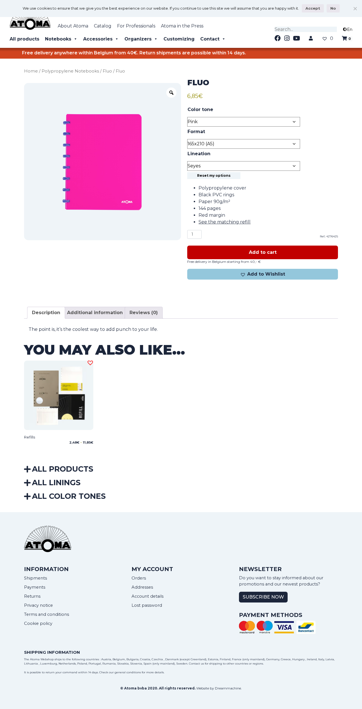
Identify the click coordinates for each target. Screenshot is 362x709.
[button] (262, 274)
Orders (139, 578)
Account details (147, 596)
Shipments (35, 578)
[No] (355, 8)
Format (196, 131)
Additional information (95, 312)
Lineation (199, 153)
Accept (312, 8)
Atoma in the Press (182, 26)
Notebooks (58, 39)
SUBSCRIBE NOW (263, 597)
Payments (34, 587)
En (349, 29)
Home (31, 71)
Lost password (147, 605)
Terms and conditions (46, 614)
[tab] (46, 313)
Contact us (196, 663)
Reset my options (213, 175)
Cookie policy (38, 623)
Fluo (107, 71)
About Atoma (73, 26)
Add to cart (263, 252)
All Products (62, 469)
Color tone (200, 109)
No (333, 8)
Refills (29, 437)
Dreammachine (228, 688)
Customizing (179, 39)
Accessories (98, 39)
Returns (32, 596)
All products (24, 39)
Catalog (102, 26)
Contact (209, 39)
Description (46, 312)
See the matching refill (225, 222)
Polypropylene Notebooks (70, 71)
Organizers (138, 39)
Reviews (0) (144, 312)
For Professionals (136, 26)
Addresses (142, 587)
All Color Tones (69, 496)
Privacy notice (38, 605)
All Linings (56, 482)
